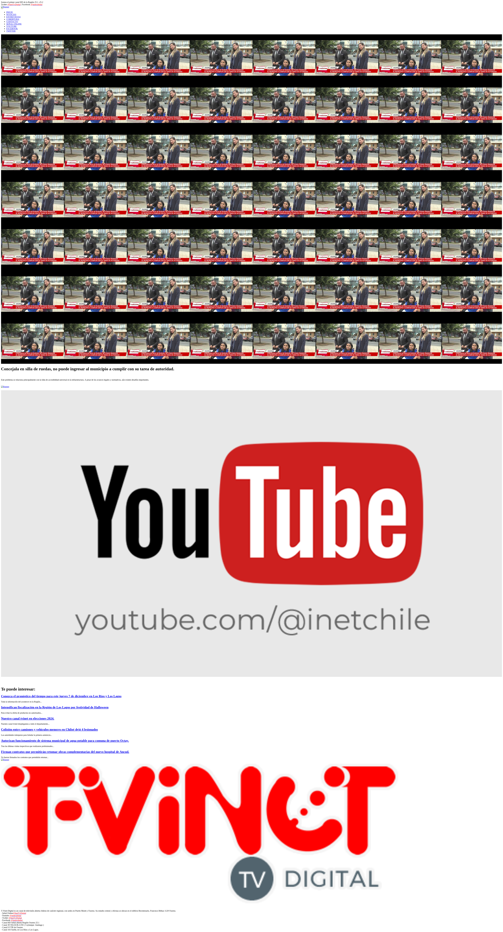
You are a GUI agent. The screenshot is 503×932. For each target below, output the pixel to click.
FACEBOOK (12, 29)
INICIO (9, 12)
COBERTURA (12, 19)
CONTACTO (12, 21)
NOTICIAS (11, 14)
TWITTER (11, 31)
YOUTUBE (11, 26)
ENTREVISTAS (13, 17)
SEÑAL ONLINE (14, 24)
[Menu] (2, 8)
